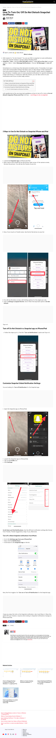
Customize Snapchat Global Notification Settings (17, 87)
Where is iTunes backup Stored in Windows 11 (26, 681)
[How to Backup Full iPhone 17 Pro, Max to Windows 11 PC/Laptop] (45, 669)
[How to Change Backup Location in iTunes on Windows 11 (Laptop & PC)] (11, 669)
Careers (24, 732)
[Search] (54, 2)
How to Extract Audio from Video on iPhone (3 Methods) (14, 721)
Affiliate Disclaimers (27, 734)
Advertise (25, 735)
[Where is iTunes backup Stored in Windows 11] (28, 669)
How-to (9, 7)
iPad (8, 625)
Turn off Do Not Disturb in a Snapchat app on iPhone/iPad (19, 85)
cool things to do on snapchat (39, 95)
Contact (24, 730)
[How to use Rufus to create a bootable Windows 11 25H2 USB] (11, 688)
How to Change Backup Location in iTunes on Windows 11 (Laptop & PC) (10, 682)
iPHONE (12, 625)
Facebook (30, 639)
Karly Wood (9, 18)
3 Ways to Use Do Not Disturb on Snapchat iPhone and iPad (19, 83)
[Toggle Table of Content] (32, 81)
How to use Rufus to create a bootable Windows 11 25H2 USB (10, 701)
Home (4, 7)
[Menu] (1, 2)
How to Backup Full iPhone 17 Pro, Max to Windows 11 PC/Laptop (44, 682)
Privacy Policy (26, 733)
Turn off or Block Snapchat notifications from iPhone (17, 89)
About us (25, 729)
